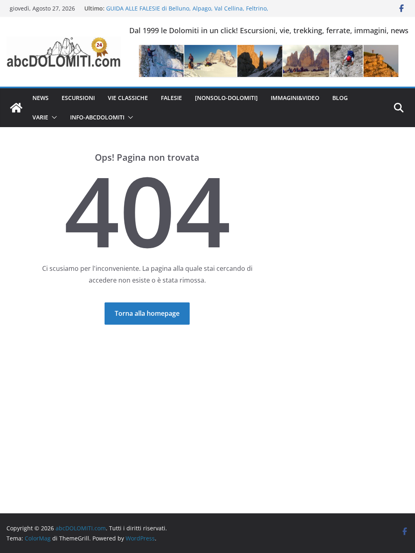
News (40, 98)
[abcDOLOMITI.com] (16, 107)
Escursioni (78, 98)
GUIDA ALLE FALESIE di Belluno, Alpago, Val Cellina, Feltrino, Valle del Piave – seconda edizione (187, 12)
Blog (340, 98)
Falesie (171, 98)
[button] (52, 117)
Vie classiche (128, 98)
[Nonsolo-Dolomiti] (226, 98)
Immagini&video (295, 98)
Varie (40, 117)
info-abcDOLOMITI (97, 117)
